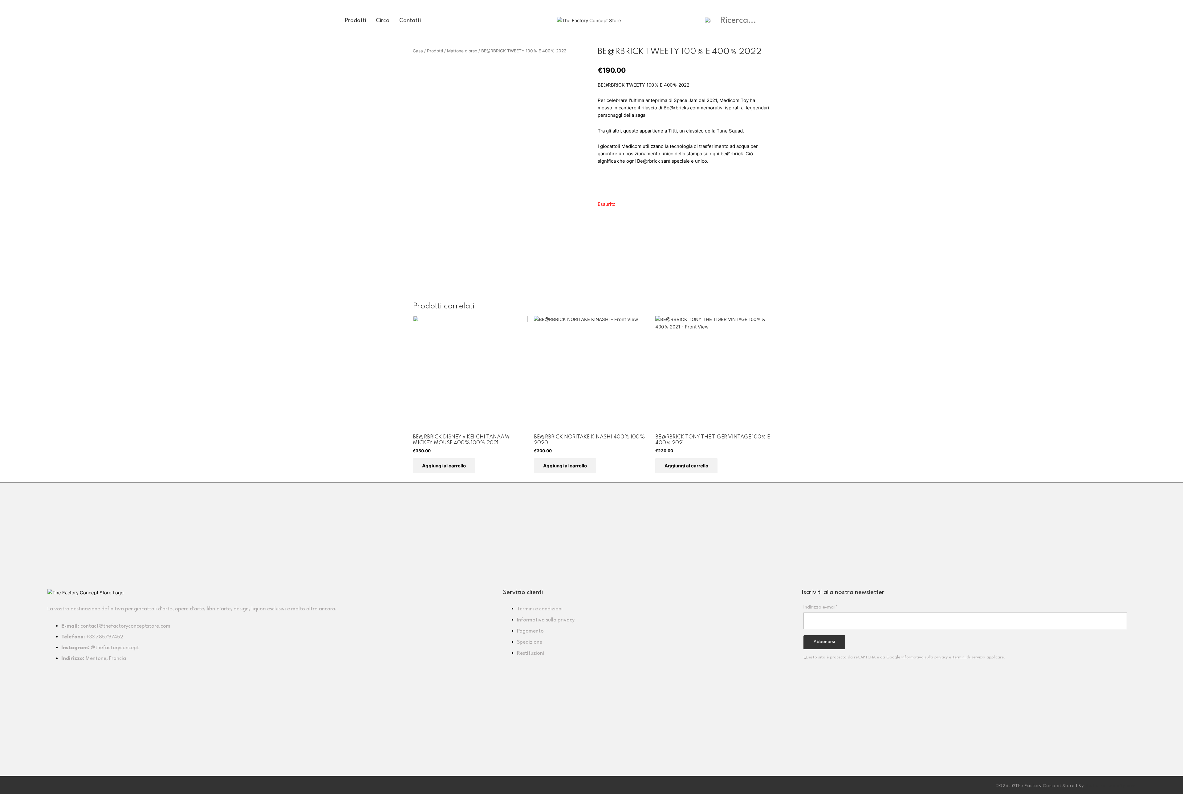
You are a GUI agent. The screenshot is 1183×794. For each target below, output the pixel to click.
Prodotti (355, 20)
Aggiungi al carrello (444, 466)
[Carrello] (831, 21)
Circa (382, 20)
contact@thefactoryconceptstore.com (125, 626)
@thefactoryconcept (115, 647)
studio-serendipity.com (1110, 786)
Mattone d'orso (462, 50)
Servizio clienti (523, 592)
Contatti (410, 20)
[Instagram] (55, 784)
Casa (418, 50)
